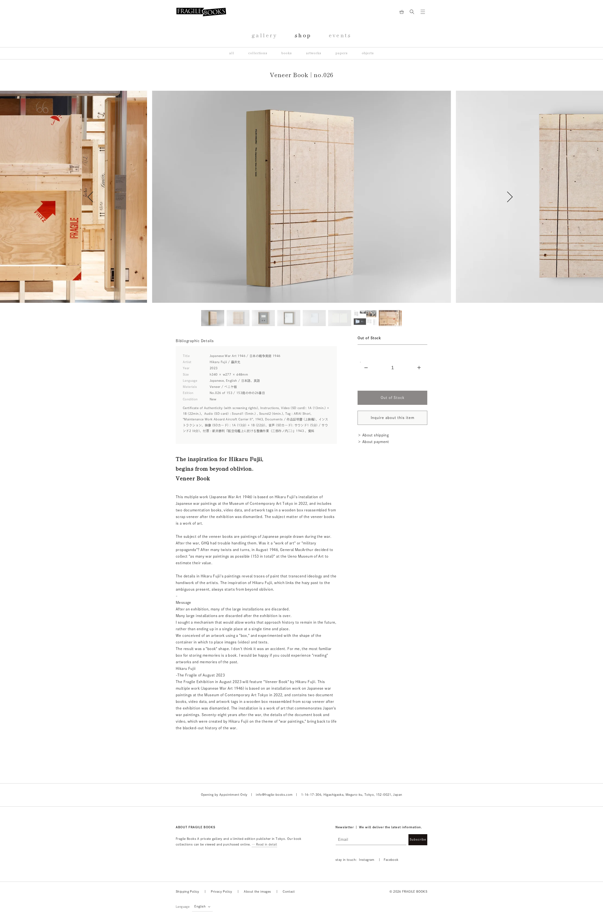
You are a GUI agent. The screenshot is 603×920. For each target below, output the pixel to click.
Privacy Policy (221, 891)
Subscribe (418, 839)
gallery (264, 35)
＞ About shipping (373, 435)
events (340, 35)
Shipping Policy (187, 891)
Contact (289, 891)
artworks (313, 53)
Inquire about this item (392, 417)
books (286, 53)
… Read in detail (264, 844)
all (231, 53)
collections (257, 53)
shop (303, 35)
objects (368, 53)
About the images (257, 891)
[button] (412, 12)
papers (341, 53)
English (200, 906)
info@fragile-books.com (274, 794)
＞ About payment (373, 441)
